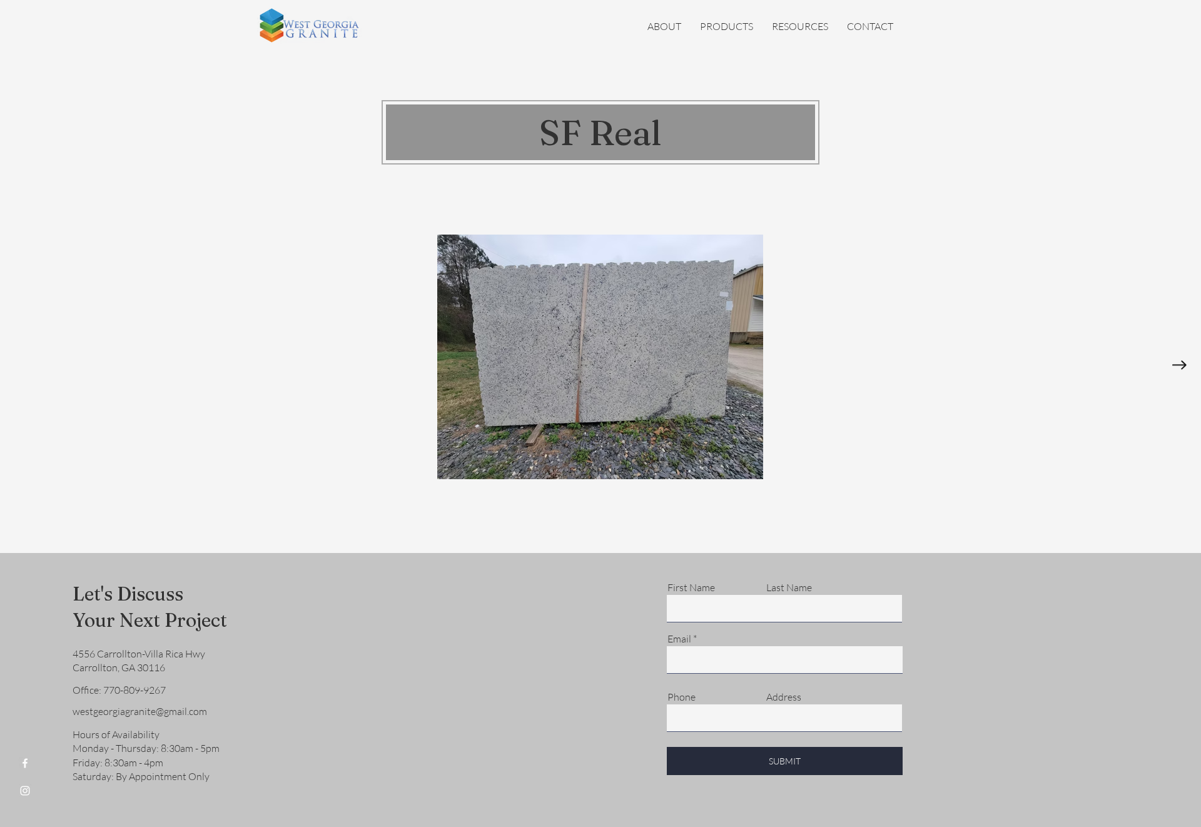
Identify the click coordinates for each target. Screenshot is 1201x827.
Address (783, 697)
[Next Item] (1179, 365)
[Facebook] (25, 763)
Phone (681, 697)
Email (679, 639)
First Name (691, 587)
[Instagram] (25, 790)
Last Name (789, 587)
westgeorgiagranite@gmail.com (140, 711)
